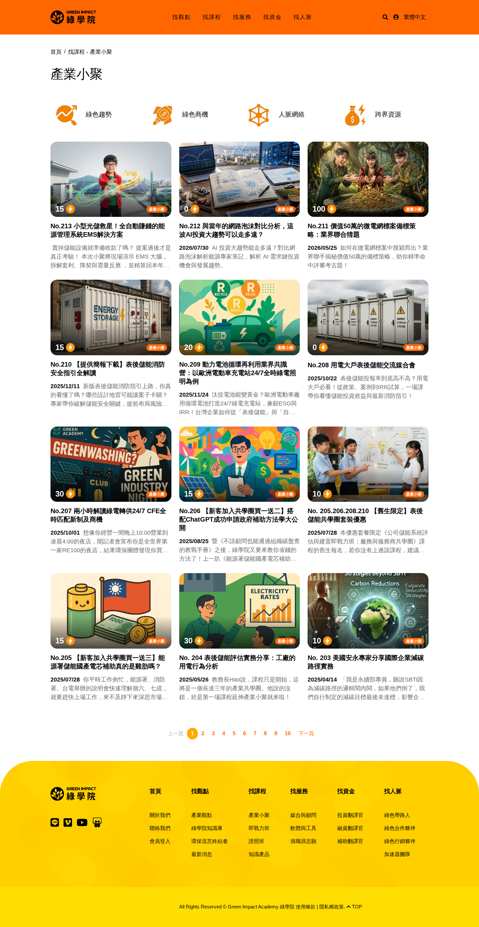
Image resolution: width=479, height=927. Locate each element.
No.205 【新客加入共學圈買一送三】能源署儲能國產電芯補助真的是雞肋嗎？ (108, 662)
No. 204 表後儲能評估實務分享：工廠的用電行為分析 (237, 662)
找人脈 (303, 17)
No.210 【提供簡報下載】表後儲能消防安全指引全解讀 (108, 368)
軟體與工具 (303, 828)
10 (288, 733)
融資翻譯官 (350, 828)
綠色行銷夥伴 (399, 841)
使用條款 (305, 906)
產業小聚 (157, 209)
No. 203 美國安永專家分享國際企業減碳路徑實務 (366, 662)
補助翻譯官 (350, 841)
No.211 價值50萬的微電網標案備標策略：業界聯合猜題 (362, 230)
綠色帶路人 (397, 815)
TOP (356, 906)
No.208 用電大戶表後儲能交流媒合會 (361, 365)
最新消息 (201, 854)
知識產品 (259, 854)
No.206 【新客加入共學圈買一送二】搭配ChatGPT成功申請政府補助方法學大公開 (238, 519)
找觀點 (181, 17)
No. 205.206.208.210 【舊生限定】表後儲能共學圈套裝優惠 (365, 515)
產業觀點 (201, 815)
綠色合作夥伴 (399, 828)
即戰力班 (259, 828)
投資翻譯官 (350, 815)
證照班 (256, 841)
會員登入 (160, 841)
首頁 (56, 52)
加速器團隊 (397, 854)
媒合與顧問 (303, 815)
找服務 (242, 17)
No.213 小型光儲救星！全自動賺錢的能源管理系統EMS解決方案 (108, 230)
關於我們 (160, 815)
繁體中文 (415, 17)
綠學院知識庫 (207, 828)
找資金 (272, 17)
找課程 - (90, 52)
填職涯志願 (303, 841)
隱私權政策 (331, 906)
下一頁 (306, 733)
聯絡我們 (160, 828)
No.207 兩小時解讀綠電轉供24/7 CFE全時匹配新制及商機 (108, 515)
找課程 (212, 17)
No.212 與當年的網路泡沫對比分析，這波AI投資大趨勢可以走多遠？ (236, 230)
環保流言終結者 (209, 841)
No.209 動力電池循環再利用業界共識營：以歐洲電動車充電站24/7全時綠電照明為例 (237, 373)
